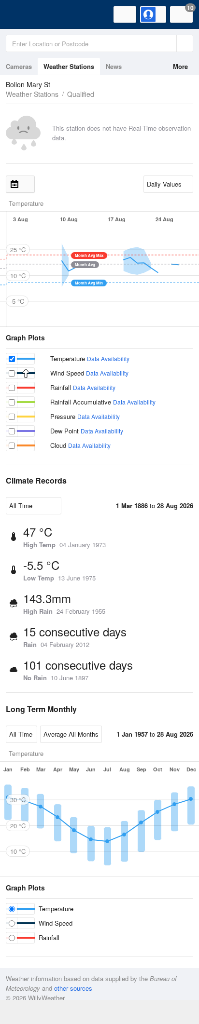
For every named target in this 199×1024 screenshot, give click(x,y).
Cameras (19, 66)
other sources (73, 988)
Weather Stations (68, 66)
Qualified (80, 94)
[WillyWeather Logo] (22, 14)
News (114, 66)
